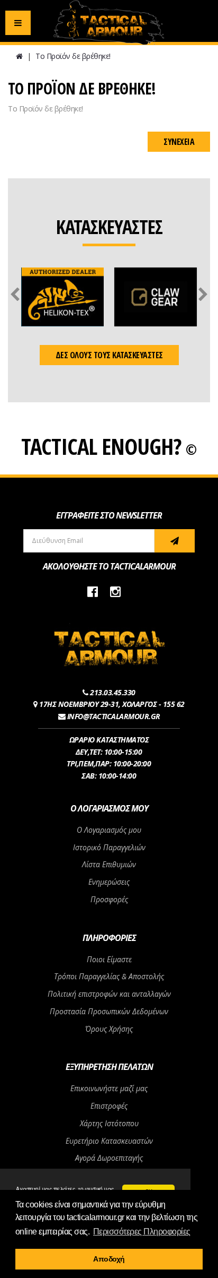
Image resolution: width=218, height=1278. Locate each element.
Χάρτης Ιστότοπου (109, 1123)
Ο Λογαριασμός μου (109, 830)
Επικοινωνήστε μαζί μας (109, 1088)
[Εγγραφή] (175, 540)
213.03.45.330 (112, 692)
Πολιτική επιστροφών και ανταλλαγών (109, 994)
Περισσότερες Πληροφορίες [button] (141, 1231)
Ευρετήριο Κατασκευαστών (109, 1141)
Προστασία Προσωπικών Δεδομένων (109, 1011)
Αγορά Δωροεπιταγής (109, 1158)
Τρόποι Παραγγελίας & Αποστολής (109, 976)
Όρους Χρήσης (109, 1029)
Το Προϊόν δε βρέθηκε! (73, 56)
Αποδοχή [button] (109, 1259)
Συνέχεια (179, 142)
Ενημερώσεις (109, 882)
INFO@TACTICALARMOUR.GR (113, 716)
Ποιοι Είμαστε (109, 959)
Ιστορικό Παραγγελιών (109, 847)
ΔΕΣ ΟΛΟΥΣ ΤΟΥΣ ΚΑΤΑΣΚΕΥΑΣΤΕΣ (109, 355)
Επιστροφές (109, 1106)
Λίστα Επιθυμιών (109, 864)
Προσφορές (109, 899)
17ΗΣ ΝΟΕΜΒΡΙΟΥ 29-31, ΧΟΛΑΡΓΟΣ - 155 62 (112, 704)
